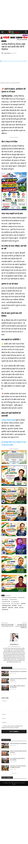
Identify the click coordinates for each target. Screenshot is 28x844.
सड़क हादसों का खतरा (5, 609)
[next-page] (5, 693)
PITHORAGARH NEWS (6, 601)
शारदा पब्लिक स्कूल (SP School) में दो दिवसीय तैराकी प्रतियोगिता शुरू (21, 626)
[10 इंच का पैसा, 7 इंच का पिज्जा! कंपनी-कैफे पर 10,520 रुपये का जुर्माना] (5, 768)
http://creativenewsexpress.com (14, 646)
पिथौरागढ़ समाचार (10, 607)
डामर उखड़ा (20, 605)
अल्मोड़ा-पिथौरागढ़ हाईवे (8, 420)
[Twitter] (14, 56)
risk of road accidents (15, 603)
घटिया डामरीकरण (14, 605)
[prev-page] (2, 693)
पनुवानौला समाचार (4, 607)
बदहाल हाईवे (16, 607)
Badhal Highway (5, 599)
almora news (7, 595)
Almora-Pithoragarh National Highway (9, 597)
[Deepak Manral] (2, 53)
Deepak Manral (7, 53)
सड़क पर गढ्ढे (21, 607)
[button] (2, 32)
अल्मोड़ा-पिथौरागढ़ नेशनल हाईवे (6, 605)
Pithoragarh (4, 41)
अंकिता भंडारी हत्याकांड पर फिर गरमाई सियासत (18, 671)
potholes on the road (6, 603)
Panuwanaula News (13, 599)
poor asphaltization (15, 601)
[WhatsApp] (7, 56)
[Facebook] (10, 56)
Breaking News (4, 675)
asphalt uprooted (21, 597)
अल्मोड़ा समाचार (23, 603)
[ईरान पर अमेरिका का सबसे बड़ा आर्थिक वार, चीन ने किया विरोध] (5, 688)
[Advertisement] (14, 15)
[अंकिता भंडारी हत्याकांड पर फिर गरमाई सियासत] (5, 673)
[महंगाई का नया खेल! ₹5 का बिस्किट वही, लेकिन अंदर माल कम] (5, 680)
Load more (13, 773)
